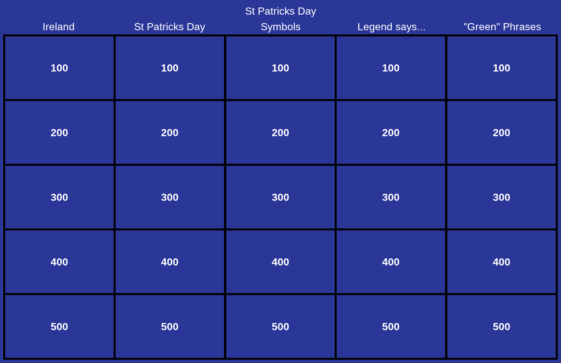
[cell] (59, 67)
